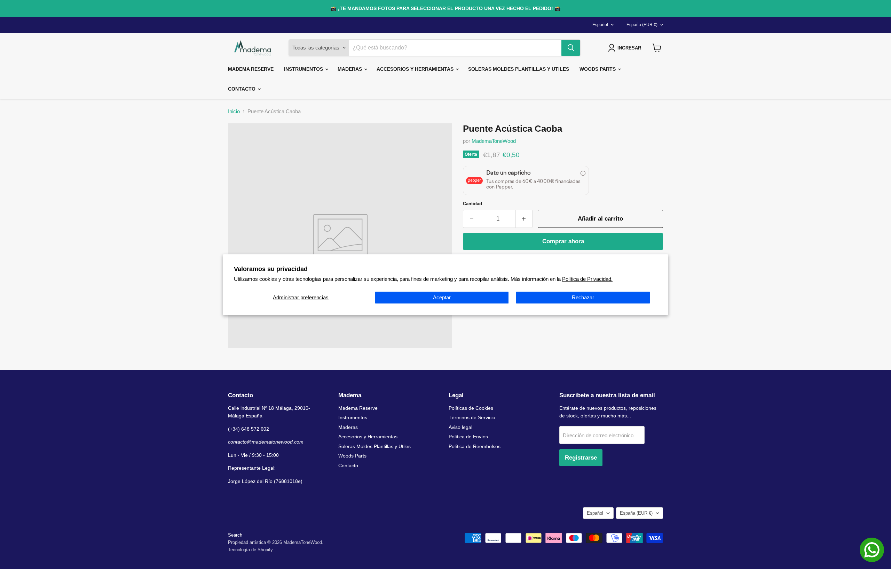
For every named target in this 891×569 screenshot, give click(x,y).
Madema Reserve (251, 69)
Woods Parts (598, 69)
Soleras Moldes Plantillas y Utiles (518, 69)
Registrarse (581, 457)
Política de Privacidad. (587, 279)
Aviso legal (460, 427)
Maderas (350, 69)
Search (235, 535)
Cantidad (472, 203)
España (641, 24)
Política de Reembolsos (474, 446)
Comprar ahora (563, 241)
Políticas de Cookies (471, 408)
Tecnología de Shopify (250, 549)
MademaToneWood (494, 141)
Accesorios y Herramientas (416, 69)
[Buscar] (570, 48)
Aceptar (442, 297)
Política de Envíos (468, 436)
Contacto (242, 89)
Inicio (234, 111)
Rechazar (583, 297)
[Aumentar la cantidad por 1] (524, 219)
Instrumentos (304, 69)
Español (600, 24)
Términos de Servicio (472, 417)
